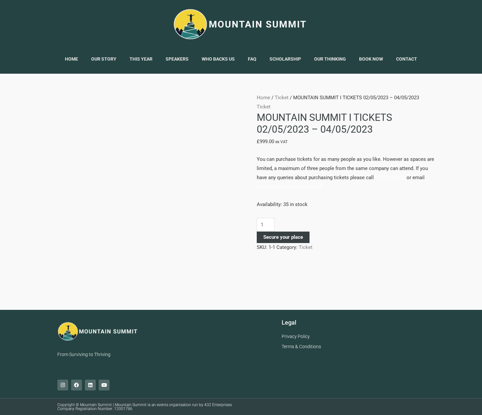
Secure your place (283, 237)
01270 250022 (390, 177)
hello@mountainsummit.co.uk (290, 187)
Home (263, 98)
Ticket (282, 98)
